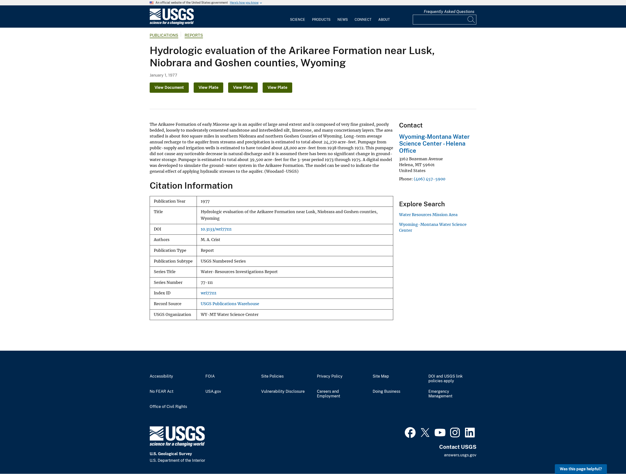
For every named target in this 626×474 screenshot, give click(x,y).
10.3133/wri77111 (216, 229)
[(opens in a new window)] (410, 432)
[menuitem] (298, 16)
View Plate (208, 87)
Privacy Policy (330, 376)
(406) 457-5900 (429, 178)
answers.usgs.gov (460, 455)
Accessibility (161, 376)
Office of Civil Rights (168, 407)
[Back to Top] (608, 456)
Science (297, 20)
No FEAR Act (161, 391)
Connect (363, 20)
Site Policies (272, 376)
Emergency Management (440, 393)
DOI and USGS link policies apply (445, 378)
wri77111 (208, 293)
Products (321, 20)
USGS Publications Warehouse (230, 303)
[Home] (172, 23)
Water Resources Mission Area (428, 214)
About (384, 20)
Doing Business (386, 391)
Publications (164, 35)
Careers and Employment (328, 393)
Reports (194, 35)
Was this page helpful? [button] (581, 469)
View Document (169, 87)
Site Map (381, 376)
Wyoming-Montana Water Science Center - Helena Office (434, 143)
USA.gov (213, 391)
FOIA (210, 376)
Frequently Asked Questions (449, 11)
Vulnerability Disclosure (283, 391)
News (342, 20)
